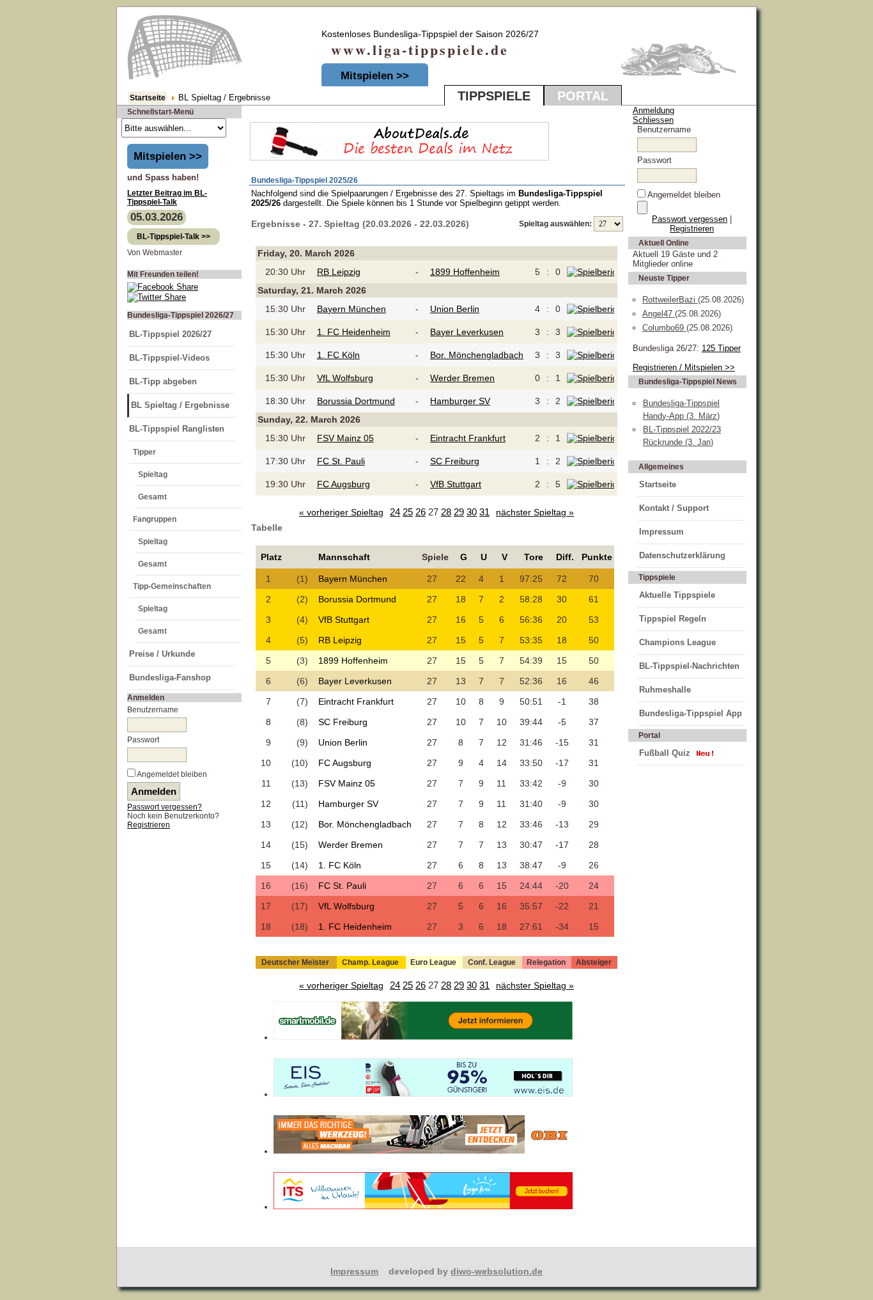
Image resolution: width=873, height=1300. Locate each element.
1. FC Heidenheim (353, 332)
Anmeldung (653, 110)
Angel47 (658, 313)
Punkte (597, 557)
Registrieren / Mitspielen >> (684, 367)
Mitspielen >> (375, 76)
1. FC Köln (338, 355)
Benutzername (152, 709)
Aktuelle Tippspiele (677, 595)
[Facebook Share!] (162, 287)
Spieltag (152, 474)
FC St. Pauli (341, 461)
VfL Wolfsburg (345, 378)
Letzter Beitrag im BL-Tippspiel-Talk (167, 198)
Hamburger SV (460, 401)
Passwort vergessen (689, 219)
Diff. (565, 557)
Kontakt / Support (674, 508)
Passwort (143, 739)
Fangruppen (154, 519)
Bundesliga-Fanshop (170, 677)
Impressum (661, 531)
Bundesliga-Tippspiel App (690, 713)
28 (446, 511)
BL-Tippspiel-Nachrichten (689, 666)
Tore (533, 557)
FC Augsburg (343, 484)
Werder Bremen (462, 378)
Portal (582, 96)
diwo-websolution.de (497, 1271)
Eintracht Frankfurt (468, 438)
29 (459, 511)
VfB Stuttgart (455, 484)
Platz (271, 557)
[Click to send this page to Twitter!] (156, 297)
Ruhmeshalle (665, 689)
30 (472, 511)
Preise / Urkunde (162, 654)
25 (408, 511)
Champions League (677, 642)
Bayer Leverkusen (467, 332)
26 (420, 511)
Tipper (144, 452)
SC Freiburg (454, 461)
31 (484, 511)
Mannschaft (344, 557)
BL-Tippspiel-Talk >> (173, 236)
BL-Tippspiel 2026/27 (170, 334)
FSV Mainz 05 (345, 438)
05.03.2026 (156, 217)
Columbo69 (664, 328)
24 (395, 511)
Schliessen (653, 120)
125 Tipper (721, 348)
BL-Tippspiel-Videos (169, 358)
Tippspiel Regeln (672, 618)
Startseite (148, 97)
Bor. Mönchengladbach (476, 355)
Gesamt (152, 496)
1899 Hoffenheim (465, 272)
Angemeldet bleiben (172, 774)
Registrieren (148, 824)
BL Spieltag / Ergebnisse (180, 405)
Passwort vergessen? (164, 807)
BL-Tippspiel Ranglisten (176, 429)
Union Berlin (454, 309)
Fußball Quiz (664, 753)
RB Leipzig (338, 272)
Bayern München (351, 309)
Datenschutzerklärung (682, 555)
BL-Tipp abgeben (163, 381)
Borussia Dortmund (356, 401)
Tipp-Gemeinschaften (172, 586)
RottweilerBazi (670, 299)
